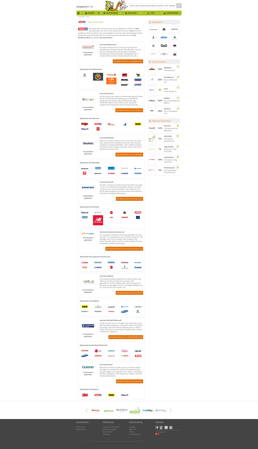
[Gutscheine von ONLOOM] (152, 138)
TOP (152, 13)
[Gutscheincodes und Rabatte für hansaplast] (138, 80)
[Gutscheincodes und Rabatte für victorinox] (124, 267)
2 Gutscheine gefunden (88, 335)
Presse (131, 432)
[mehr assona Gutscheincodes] (135, 414)
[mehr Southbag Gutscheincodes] (161, 411)
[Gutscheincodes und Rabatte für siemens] (111, 351)
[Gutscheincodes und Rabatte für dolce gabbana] (164, 46)
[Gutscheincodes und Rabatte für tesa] (98, 124)
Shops (91, 13)
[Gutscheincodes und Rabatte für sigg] (124, 84)
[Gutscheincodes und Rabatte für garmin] (111, 306)
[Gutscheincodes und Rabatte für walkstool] (84, 75)
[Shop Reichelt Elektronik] (88, 330)
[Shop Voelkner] (88, 286)
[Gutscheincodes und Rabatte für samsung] (124, 311)
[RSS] (170, 427)
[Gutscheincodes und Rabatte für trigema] (174, 54)
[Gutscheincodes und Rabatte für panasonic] (84, 168)
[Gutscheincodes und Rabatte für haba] (84, 124)
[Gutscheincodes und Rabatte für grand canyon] (98, 77)
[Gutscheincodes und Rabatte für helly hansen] (124, 75)
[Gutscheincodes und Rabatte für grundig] (111, 168)
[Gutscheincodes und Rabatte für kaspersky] (84, 311)
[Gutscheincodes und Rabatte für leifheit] (124, 217)
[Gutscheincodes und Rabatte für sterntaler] (138, 217)
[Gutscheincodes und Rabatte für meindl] (124, 80)
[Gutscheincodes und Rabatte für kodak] (84, 267)
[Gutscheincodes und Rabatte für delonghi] (98, 168)
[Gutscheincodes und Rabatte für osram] (98, 356)
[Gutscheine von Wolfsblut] (152, 69)
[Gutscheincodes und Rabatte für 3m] (84, 395)
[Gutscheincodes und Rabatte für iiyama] (138, 267)
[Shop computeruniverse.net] (88, 234)
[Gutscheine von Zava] (152, 90)
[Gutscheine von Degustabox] (152, 149)
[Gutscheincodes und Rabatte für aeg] (138, 356)
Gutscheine (112, 13)
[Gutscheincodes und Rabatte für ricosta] (111, 75)
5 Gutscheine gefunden (88, 152)
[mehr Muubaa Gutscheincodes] (122, 412)
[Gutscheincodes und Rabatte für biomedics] (174, 29)
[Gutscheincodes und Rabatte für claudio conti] (153, 54)
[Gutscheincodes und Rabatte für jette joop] (98, 212)
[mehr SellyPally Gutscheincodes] (148, 412)
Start (78, 13)
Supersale (106, 434)
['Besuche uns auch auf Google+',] (162, 427)
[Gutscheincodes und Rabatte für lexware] (124, 262)
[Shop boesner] (88, 368)
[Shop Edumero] (88, 103)
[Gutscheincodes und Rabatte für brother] (111, 262)
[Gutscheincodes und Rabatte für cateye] (174, 46)
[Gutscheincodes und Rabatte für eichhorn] (111, 124)
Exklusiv (132, 13)
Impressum (80, 427)
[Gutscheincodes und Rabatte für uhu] (138, 124)
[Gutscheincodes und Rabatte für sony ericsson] (174, 37)
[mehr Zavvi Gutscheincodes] (109, 414)
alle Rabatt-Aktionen (128, 61)
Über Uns (132, 429)
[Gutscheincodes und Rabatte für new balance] (98, 220)
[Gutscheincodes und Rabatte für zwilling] (84, 173)
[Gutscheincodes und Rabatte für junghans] (98, 306)
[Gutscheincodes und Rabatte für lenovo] (138, 262)
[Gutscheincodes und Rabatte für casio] (138, 173)
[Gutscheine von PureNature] (152, 79)
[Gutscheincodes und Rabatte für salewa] (138, 75)
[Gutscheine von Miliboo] (152, 100)
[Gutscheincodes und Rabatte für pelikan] (84, 129)
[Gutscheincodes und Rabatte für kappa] (124, 212)
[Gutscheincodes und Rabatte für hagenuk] (111, 311)
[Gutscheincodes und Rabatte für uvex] (138, 84)
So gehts (132, 427)
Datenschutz (81, 429)
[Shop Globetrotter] (88, 49)
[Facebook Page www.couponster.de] (157, 427)
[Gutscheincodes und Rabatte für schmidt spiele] (153, 37)
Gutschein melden (110, 429)
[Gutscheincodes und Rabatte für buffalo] (124, 351)
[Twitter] (167, 427)
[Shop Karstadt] (88, 192)
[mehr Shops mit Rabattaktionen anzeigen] (87, 411)
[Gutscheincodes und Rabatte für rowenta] (124, 168)
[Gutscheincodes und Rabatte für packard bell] (111, 356)
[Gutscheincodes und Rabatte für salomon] (153, 29)
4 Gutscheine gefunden (88, 53)
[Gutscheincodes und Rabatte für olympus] (98, 311)
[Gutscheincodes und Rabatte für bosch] (124, 356)
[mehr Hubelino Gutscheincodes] (96, 414)
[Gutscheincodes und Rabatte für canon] (111, 173)
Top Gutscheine (159, 61)
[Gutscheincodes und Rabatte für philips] (98, 262)
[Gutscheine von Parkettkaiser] (152, 170)
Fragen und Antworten (111, 427)
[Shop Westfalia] (88, 148)
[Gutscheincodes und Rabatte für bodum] (111, 217)
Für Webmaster (135, 434)
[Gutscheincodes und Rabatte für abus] (138, 212)
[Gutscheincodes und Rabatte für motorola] (138, 168)
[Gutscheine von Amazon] (152, 111)
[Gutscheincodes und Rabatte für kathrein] (84, 351)
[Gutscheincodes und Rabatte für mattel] (111, 212)
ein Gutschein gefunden (88, 108)
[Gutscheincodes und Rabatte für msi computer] (164, 37)
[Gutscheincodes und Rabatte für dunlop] (138, 306)
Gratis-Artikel (108, 432)
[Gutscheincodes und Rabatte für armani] (153, 46)
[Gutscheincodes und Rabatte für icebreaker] (111, 81)
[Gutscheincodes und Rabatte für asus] (138, 351)
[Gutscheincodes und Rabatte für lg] (98, 351)
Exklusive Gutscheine (161, 120)
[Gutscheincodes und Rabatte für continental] (98, 173)
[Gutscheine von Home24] (152, 128)
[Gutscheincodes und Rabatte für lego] (98, 129)
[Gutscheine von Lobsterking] (152, 159)
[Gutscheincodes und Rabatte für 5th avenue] (164, 54)
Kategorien (172, 13)
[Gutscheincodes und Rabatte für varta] (124, 173)
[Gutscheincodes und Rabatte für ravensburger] (124, 124)
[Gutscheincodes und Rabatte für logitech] (138, 311)
